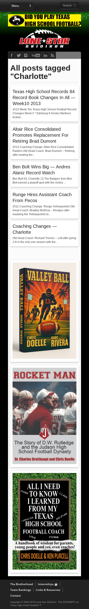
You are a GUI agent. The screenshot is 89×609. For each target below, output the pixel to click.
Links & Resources (48, 590)
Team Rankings (20, 590)
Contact (15, 596)
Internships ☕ (48, 584)
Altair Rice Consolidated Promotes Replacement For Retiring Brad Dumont (40, 135)
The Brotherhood (21, 584)
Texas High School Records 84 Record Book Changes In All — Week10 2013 (44, 97)
